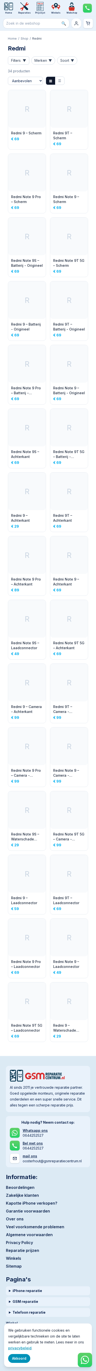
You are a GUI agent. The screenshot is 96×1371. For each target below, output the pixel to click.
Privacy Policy (19, 1242)
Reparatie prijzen (22, 1250)
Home (12, 38)
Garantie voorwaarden (28, 1211)
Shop (24, 38)
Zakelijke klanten (22, 1195)
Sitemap (14, 1266)
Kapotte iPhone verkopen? (31, 1203)
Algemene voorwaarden (29, 1234)
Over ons (15, 1218)
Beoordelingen (20, 1187)
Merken (43, 60)
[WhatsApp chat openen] (85, 1360)
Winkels (13, 1258)
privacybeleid (20, 1348)
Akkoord (19, 1358)
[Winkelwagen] (88, 23)
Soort (67, 60)
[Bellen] (87, 8)
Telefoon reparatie (29, 1312)
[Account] (76, 23)
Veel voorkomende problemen (35, 1226)
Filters (18, 60)
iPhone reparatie (27, 1291)
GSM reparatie (25, 1301)
